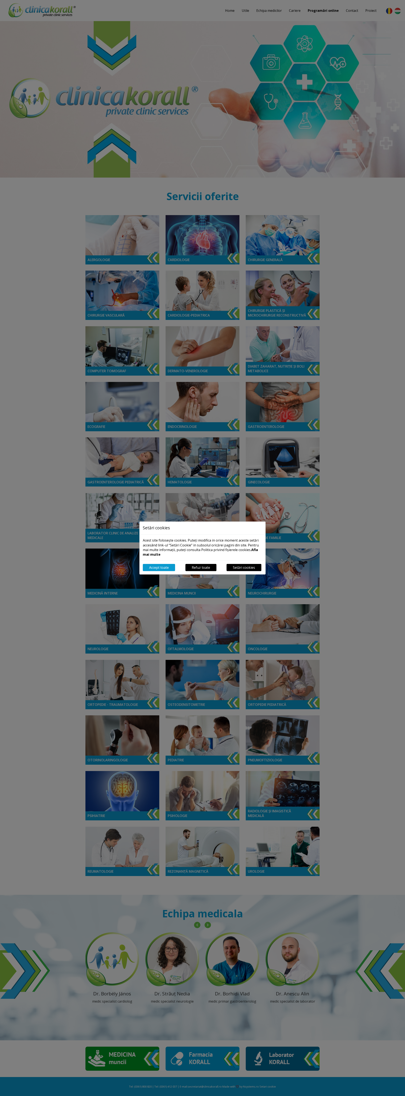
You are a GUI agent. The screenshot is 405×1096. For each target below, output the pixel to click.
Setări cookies (244, 567)
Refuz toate (201, 567)
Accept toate (159, 567)
